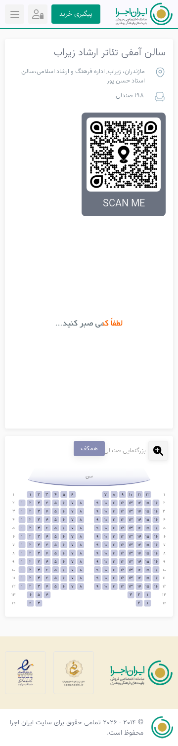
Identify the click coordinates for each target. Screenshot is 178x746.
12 (147, 495)
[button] (37, 14)
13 (131, 503)
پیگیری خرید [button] (75, 14)
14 (139, 503)
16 (156, 503)
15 (147, 503)
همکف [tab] (89, 448)
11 (139, 495)
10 (131, 495)
